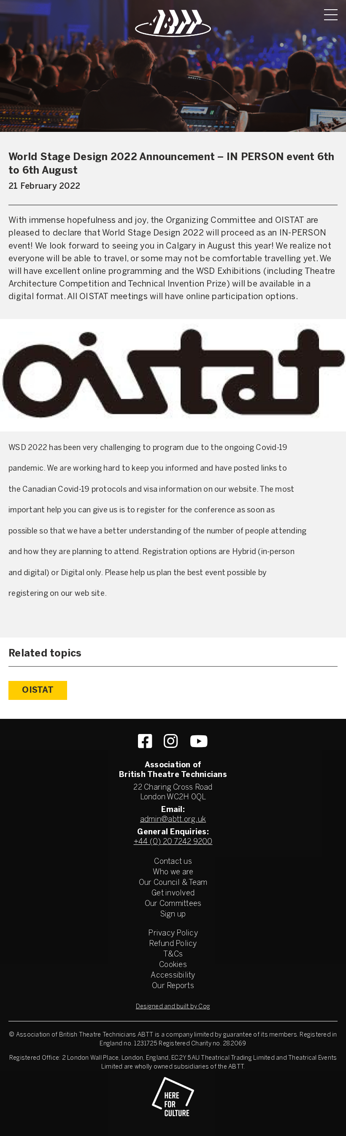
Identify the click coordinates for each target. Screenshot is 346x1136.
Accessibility (173, 975)
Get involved (173, 893)
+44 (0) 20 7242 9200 (173, 842)
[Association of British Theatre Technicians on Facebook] (145, 741)
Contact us (173, 861)
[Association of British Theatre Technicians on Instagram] (171, 741)
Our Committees (173, 904)
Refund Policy (173, 944)
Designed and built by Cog (173, 1007)
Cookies (173, 965)
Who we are (173, 872)
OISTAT (38, 690)
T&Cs (173, 954)
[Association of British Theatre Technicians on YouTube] (199, 741)
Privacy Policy (173, 933)
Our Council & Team (173, 883)
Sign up (173, 914)
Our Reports (173, 986)
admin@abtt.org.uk (173, 819)
